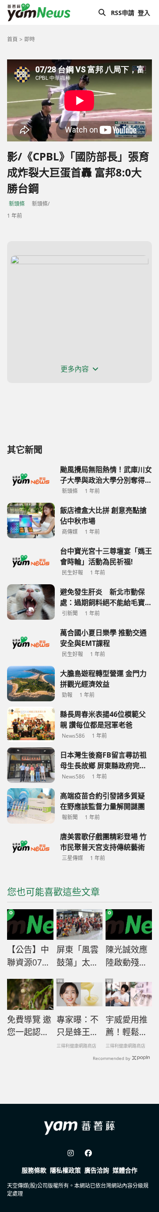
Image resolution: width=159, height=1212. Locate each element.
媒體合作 (125, 1170)
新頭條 (17, 203)
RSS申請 (122, 12)
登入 (144, 12)
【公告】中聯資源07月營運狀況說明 (28, 956)
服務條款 (34, 1170)
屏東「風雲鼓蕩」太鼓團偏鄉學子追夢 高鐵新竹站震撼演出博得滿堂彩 (77, 956)
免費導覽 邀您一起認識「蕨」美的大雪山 (29, 1026)
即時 (29, 39)
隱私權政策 (65, 1170)
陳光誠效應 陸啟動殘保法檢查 (127, 956)
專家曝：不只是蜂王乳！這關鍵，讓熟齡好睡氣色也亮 (77, 1026)
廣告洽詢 (96, 1170)
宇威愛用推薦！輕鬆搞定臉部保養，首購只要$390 (127, 1026)
